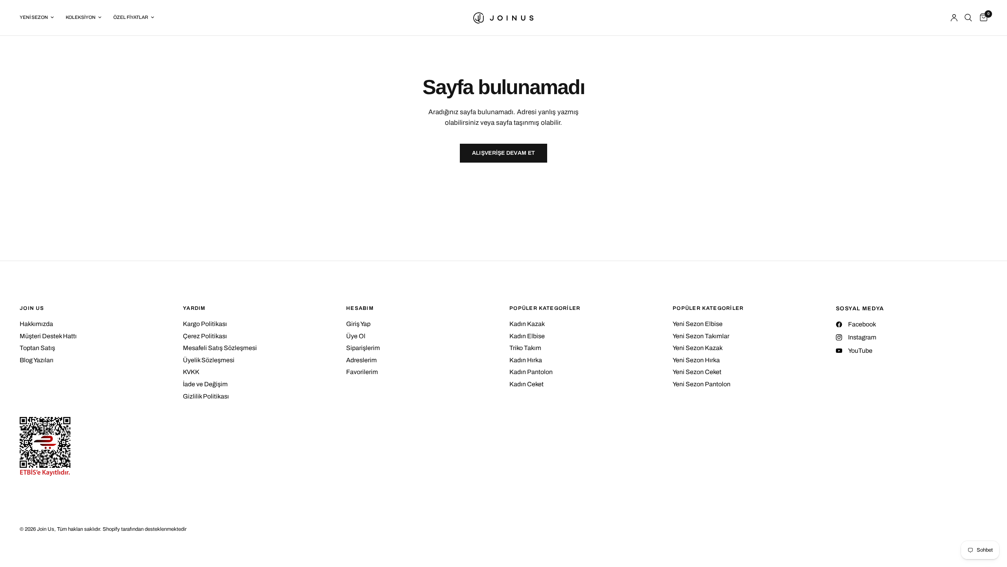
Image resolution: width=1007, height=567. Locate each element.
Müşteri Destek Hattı (48, 336)
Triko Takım (525, 348)
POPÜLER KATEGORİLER (545, 308)
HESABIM (360, 308)
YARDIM (194, 308)
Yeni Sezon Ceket (697, 372)
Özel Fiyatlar (130, 17)
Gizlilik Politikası (206, 396)
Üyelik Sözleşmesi (208, 360)
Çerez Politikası (205, 336)
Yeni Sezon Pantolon (701, 384)
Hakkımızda (36, 324)
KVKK (191, 372)
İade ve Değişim (205, 384)
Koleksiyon (81, 17)
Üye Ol (355, 336)
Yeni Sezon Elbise (698, 324)
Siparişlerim (363, 348)
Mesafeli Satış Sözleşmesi (220, 348)
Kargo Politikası (205, 324)
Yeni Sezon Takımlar (701, 336)
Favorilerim (362, 372)
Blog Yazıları (36, 360)
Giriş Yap (358, 324)
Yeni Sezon (34, 17)
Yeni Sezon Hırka (696, 360)
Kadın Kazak (527, 324)
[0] (981, 17)
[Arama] (968, 17)
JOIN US (32, 308)
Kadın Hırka (525, 360)
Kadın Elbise (527, 336)
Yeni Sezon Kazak (698, 348)
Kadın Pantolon (531, 372)
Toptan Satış (37, 348)
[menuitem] (40, 17)
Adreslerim (361, 360)
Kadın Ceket (526, 384)
